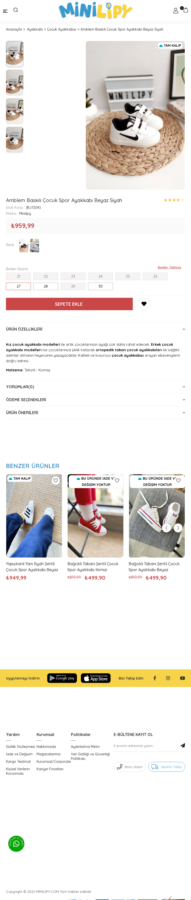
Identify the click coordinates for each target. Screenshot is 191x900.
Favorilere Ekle (56, 480)
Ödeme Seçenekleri (26, 399)
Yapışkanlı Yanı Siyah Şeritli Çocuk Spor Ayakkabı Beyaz (32, 566)
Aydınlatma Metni (85, 746)
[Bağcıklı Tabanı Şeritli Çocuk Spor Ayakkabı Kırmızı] (96, 515)
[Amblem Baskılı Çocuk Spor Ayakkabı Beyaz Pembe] (34, 245)
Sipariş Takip (171, 767)
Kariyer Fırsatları (50, 769)
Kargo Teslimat (18, 761)
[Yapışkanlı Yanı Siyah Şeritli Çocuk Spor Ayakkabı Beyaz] (34, 515)
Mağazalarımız (49, 754)
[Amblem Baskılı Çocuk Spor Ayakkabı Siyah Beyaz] (23, 245)
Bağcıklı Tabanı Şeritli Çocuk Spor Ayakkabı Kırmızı (92, 566)
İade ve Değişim (19, 754)
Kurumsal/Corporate (54, 761)
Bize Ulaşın (134, 767)
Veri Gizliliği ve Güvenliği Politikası (90, 756)
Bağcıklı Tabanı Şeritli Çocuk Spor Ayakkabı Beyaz (154, 566)
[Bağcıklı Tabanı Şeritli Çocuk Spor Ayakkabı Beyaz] (157, 515)
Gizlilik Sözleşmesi (20, 746)
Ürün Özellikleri (24, 329)
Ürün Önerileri (22, 412)
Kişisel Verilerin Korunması (18, 771)
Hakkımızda (46, 746)
